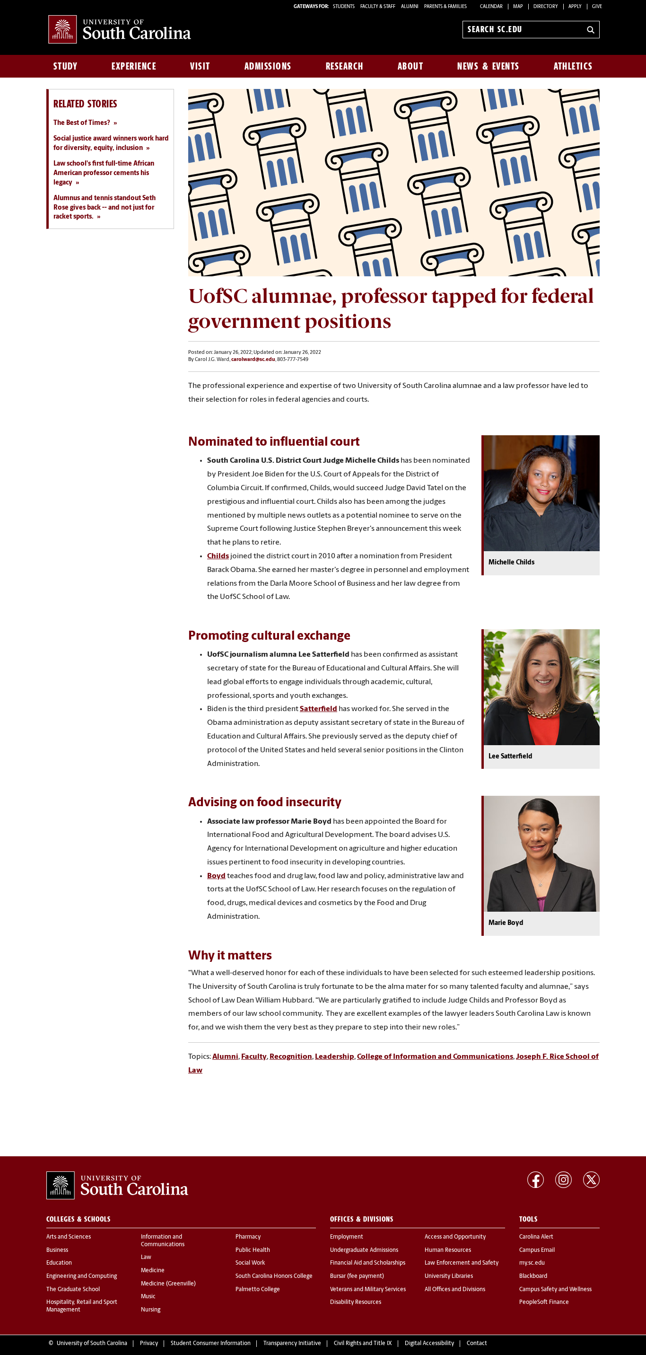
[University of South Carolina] (117, 1185)
